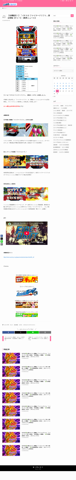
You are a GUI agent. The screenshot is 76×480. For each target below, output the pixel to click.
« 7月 (54, 96)
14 (69, 85)
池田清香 (55, 144)
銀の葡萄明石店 (56, 147)
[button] (8, 332)
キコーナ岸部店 (65, 147)
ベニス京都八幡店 (57, 122)
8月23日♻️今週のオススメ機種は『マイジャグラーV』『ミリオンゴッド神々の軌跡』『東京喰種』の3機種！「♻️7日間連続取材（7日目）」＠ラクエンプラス (63, 28)
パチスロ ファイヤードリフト (29, 324)
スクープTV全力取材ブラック (59, 120)
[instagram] (71, 1)
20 (66, 88)
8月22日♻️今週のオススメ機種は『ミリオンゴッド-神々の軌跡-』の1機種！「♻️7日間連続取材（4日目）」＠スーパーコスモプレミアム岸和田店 (63, 50)
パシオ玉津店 (64, 108)
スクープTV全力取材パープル (59, 117)
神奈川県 (70, 125)
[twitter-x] (65, 1)
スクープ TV (69, 110)
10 (57, 85)
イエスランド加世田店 (64, 152)
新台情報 (16, 324)
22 (72, 88)
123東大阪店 (64, 135)
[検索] (61, 1)
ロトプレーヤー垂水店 (58, 137)
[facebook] (73, 1)
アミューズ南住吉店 (57, 130)
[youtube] (63, 1)
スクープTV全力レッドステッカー (60, 142)
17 (57, 88)
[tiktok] (69, 1)
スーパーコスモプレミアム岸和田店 (61, 115)
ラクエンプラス (68, 105)
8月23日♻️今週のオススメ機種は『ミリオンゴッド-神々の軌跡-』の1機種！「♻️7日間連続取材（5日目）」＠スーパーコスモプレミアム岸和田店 (63, 35)
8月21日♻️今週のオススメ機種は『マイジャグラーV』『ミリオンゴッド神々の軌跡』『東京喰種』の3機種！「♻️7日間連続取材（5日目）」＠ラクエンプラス (63, 58)
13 (66, 85)
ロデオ (20, 324)
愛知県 (63, 110)
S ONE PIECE (56, 135)
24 (57, 91)
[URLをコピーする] (45, 332)
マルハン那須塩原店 (57, 113)
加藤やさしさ (56, 108)
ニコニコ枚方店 (56, 110)
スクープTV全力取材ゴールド (59, 125)
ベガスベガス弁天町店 (64, 144)
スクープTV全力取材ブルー (59, 132)
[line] (67, 1)
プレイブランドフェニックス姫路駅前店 (62, 139)
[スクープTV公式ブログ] (9, 4)
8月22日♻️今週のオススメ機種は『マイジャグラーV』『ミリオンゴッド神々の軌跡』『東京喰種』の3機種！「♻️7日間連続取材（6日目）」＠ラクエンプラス (63, 43)
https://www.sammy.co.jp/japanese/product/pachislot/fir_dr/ (19, 257)
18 (60, 88)
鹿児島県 (55, 152)
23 (54, 91)
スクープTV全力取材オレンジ (59, 127)
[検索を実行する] (72, 15)
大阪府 (61, 105)
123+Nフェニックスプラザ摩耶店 (60, 149)
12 (63, 85)
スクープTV (6, 324)
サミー (11, 324)
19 (63, 88)
